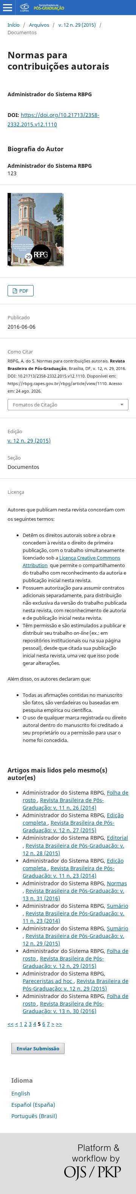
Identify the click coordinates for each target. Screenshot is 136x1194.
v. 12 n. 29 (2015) (77, 24)
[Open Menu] (7, 7)
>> (59, 1023)
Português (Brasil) (34, 1116)
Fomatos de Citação (35, 404)
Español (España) (33, 1104)
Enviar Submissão (38, 1048)
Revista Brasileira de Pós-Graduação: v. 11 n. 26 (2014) (63, 804)
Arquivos (39, 24)
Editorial (117, 837)
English (20, 1093)
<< (11, 1023)
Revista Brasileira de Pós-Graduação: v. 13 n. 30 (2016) (63, 1007)
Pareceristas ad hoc (48, 981)
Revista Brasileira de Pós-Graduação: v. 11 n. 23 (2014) (68, 872)
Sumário (117, 905)
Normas (117, 883)
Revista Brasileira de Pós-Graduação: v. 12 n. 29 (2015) (63, 962)
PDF (23, 290)
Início (14, 24)
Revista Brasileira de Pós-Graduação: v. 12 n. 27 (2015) (68, 826)
